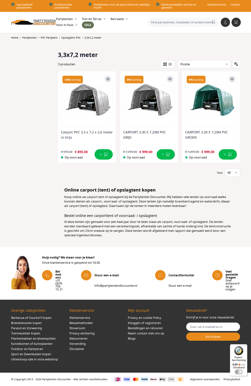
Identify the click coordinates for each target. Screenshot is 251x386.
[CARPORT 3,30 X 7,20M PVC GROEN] (211, 98)
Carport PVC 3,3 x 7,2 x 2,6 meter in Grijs (87, 135)
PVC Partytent (49, 37)
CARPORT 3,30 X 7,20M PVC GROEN (206, 135)
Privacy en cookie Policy (144, 318)
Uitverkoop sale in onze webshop (34, 359)
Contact (235, 4)
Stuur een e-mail (180, 286)
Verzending (77, 344)
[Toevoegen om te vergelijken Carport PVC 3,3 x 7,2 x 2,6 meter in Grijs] (108, 79)
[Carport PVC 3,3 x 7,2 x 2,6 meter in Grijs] (87, 98)
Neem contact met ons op (146, 333)
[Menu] (245, 346)
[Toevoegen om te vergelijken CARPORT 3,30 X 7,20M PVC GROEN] (232, 79)
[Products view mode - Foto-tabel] (165, 64)
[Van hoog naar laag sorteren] (236, 64)
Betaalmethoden (81, 323)
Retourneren (78, 338)
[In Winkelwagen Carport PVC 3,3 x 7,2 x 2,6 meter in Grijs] (104, 154)
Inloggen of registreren (144, 323)
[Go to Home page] (33, 22)
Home (14, 37)
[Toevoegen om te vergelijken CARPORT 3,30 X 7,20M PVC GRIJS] (170, 79)
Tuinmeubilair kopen (25, 333)
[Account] (225, 22)
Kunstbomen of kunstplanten (32, 344)
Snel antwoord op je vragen (232, 284)
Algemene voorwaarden (205, 379)
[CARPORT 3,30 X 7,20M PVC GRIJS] (149, 98)
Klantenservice (216, 4)
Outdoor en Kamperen (27, 349)
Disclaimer (76, 349)
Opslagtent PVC (71, 37)
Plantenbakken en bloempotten (33, 338)
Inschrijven (213, 337)
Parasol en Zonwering (26, 328)
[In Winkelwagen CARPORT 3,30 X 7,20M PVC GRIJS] (166, 154)
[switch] (238, 372)
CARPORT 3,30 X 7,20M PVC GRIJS (144, 135)
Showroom (77, 328)
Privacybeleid (232, 379)
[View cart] (236, 22)
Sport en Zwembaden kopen (31, 354)
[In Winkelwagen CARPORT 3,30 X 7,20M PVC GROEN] (228, 154)
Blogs (132, 338)
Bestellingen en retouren (145, 328)
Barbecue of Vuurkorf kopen (31, 318)
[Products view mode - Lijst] (170, 64)
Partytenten (29, 37)
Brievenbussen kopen (26, 323)
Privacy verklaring (82, 333)
